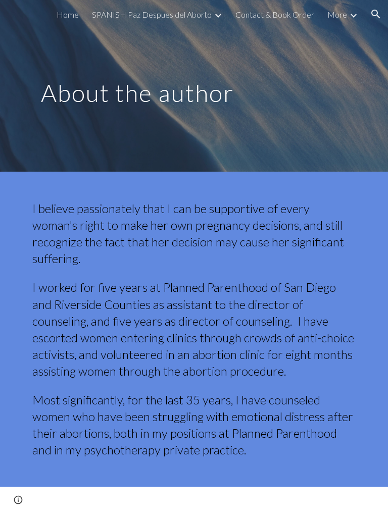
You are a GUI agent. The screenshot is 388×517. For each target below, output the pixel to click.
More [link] (337, 14)
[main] (137, 85)
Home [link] (68, 14)
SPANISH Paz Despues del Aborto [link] (152, 14)
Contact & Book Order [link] (274, 14)
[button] (376, 14)
